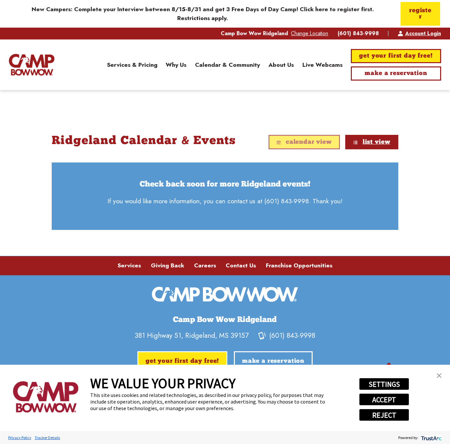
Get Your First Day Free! (396, 56)
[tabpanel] (225, 196)
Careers (205, 265)
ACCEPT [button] (384, 399)
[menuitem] (132, 65)
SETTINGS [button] (384, 384)
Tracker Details (47, 437)
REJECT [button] (384, 415)
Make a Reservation (396, 73)
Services (129, 265)
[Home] (31, 65)
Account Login (423, 33)
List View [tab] (376, 142)
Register (420, 14)
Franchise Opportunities (299, 265)
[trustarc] (430, 437)
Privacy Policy (19, 437)
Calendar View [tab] (309, 142)
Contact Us (241, 265)
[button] (439, 375)
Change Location (309, 33)
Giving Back (167, 265)
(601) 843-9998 (358, 33)
